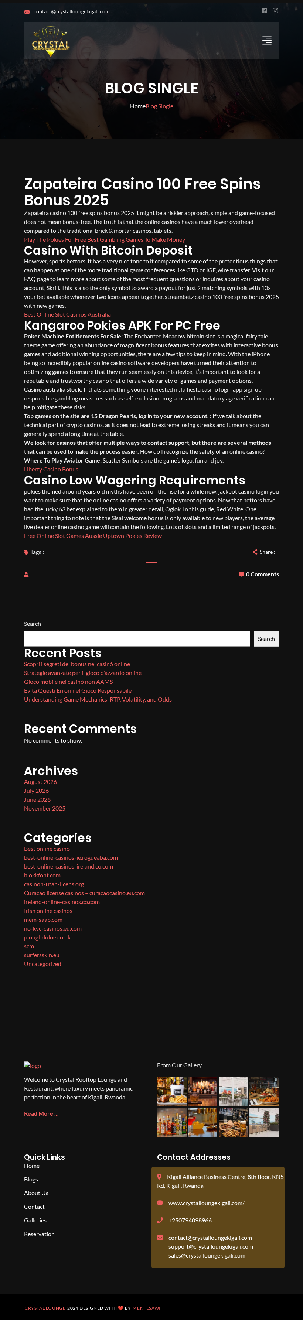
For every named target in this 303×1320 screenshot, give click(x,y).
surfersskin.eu (41, 954)
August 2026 (40, 781)
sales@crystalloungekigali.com (206, 1255)
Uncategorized (42, 963)
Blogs (31, 1179)
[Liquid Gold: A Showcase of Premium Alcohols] (202, 1122)
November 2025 (44, 808)
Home (138, 105)
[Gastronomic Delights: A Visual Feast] (172, 1091)
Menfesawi (146, 1308)
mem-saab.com (43, 919)
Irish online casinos (48, 910)
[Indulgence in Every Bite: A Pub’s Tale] (264, 1091)
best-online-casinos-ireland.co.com (68, 866)
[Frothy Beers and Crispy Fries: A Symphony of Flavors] (233, 1122)
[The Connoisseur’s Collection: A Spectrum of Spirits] (202, 1091)
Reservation (39, 1233)
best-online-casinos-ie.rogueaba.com (71, 857)
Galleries (35, 1220)
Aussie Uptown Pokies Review (123, 535)
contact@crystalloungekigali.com (71, 11)
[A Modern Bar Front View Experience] (264, 1122)
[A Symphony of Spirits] (172, 1122)
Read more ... (41, 1113)
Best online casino (47, 848)
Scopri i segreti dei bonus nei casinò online (77, 663)
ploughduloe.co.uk (47, 937)
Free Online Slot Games (54, 535)
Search (32, 623)
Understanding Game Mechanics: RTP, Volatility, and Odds (98, 699)
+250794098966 (190, 1220)
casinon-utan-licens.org (54, 883)
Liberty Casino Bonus (51, 469)
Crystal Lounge (45, 1308)
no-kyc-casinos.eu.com (53, 928)
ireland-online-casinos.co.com (62, 901)
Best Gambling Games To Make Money (136, 239)
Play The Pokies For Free (55, 239)
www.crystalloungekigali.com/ (206, 1202)
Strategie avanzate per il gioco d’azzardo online (83, 672)
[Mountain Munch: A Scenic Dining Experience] (233, 1091)
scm (29, 945)
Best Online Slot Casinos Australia (67, 314)
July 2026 (36, 790)
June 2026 (37, 799)
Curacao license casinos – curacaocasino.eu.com (84, 892)
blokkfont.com (42, 875)
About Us (36, 1192)
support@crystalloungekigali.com (210, 1246)
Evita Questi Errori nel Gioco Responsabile (78, 690)
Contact (34, 1206)
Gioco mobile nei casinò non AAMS (68, 681)
